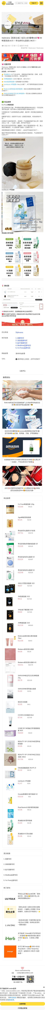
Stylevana (40, 48)
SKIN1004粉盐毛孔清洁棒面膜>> (14, 93)
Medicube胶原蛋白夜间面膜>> (14, 89)
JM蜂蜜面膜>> (8, 79)
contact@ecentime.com (25, 973)
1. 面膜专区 (20, 338)
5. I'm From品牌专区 (23, 348)
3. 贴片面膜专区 (21, 343)
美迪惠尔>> (7, 74)
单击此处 (13, 997)
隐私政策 (11, 1000)
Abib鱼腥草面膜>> (10, 81)
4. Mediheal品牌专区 (23, 345)
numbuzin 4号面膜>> (11, 84)
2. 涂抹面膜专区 (21, 340)
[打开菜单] (41, 3)
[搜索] (16, 3)
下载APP (33, 3)
